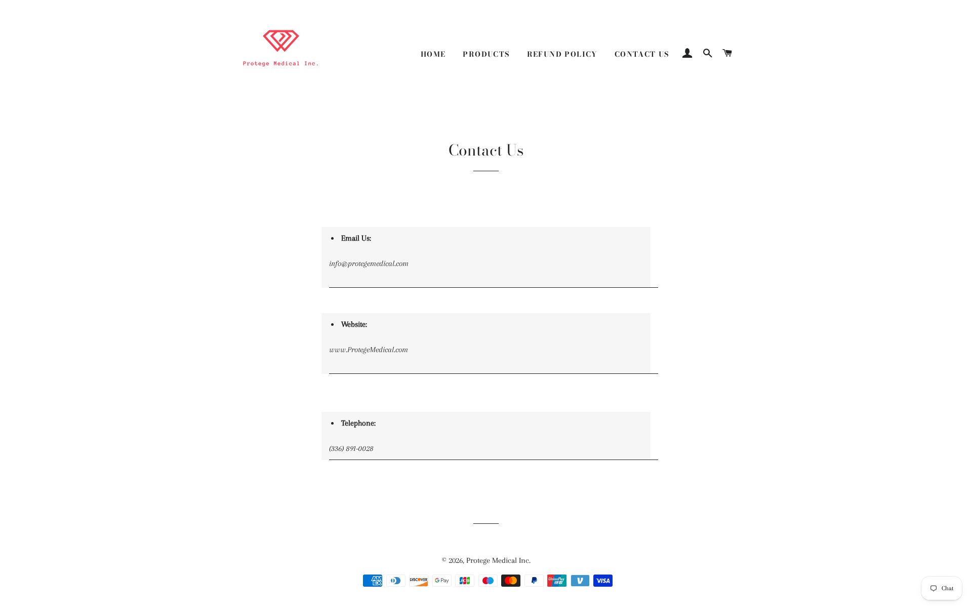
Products (486, 54)
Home (433, 54)
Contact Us (642, 54)
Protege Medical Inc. (498, 560)
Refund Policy (562, 54)
